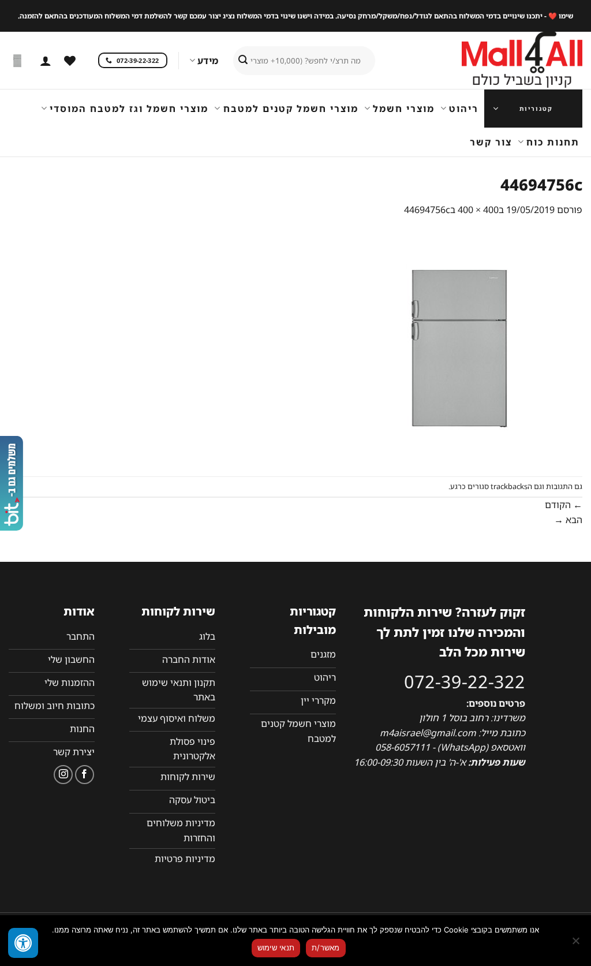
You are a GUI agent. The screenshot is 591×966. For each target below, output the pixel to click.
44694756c (427, 209)
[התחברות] (45, 60)
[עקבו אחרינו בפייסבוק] (84, 774)
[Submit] (243, 60)
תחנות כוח (552, 142)
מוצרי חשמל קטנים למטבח (290, 108)
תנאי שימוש (276, 947)
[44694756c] (466, 346)
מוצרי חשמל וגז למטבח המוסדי (129, 108)
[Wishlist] (70, 60)
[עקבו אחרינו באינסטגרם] (63, 774)
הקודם (563, 504)
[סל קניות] (18, 61)
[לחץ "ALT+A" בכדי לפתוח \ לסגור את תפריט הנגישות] (23, 943)
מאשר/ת (326, 947)
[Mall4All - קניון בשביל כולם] (498, 60)
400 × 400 (478, 209)
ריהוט (463, 108)
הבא (568, 519)
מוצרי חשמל (404, 108)
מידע (207, 60)
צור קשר (491, 142)
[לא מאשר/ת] (576, 944)
